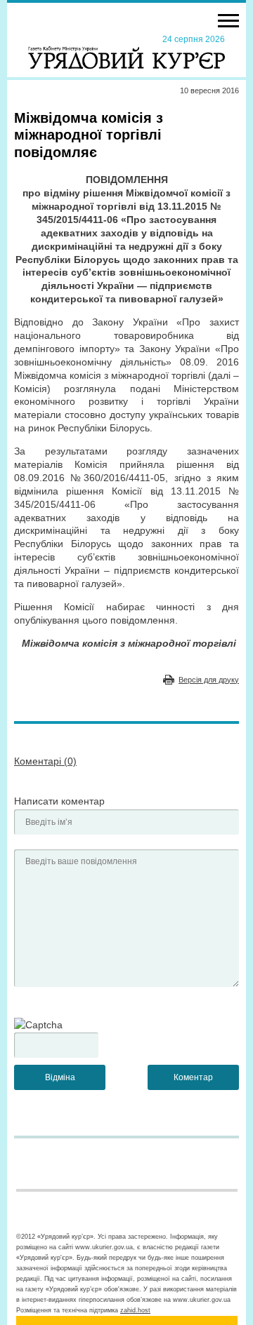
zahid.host (135, 1310)
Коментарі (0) (45, 761)
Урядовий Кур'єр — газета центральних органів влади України (126, 51)
